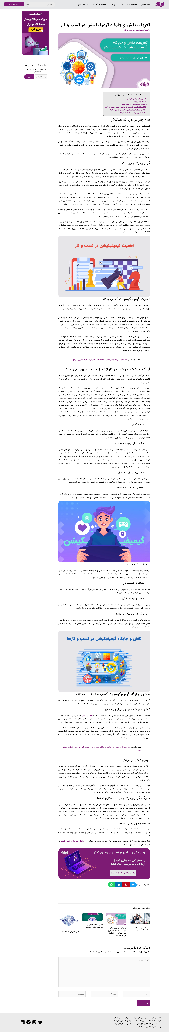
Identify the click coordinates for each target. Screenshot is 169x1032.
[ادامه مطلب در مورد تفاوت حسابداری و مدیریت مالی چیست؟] (92, 917)
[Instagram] (34, 1022)
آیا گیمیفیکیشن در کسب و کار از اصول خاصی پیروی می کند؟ (125, 107)
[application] (128, 4)
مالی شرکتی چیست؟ (70, 931)
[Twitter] (40, 1022)
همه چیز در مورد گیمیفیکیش (136, 98)
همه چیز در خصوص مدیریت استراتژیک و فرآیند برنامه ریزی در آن (100, 359)
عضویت (29, 77)
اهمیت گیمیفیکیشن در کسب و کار (133, 104)
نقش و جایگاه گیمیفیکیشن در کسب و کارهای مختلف (127, 110)
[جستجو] (28, 4)
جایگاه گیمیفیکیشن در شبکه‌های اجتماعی (132, 113)
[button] (132, 4)
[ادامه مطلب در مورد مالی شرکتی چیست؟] (68, 920)
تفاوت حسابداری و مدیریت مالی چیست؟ (94, 925)
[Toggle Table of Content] (144, 95)
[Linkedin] (23, 1022)
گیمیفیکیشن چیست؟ (138, 101)
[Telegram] (28, 1022)
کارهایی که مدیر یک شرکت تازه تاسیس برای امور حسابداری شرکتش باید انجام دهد (116, 932)
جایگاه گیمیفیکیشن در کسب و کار (137, 30)
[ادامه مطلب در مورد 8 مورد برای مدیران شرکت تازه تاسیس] (140, 918)
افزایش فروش (87, 715)
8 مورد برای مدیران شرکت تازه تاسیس (142, 928)
